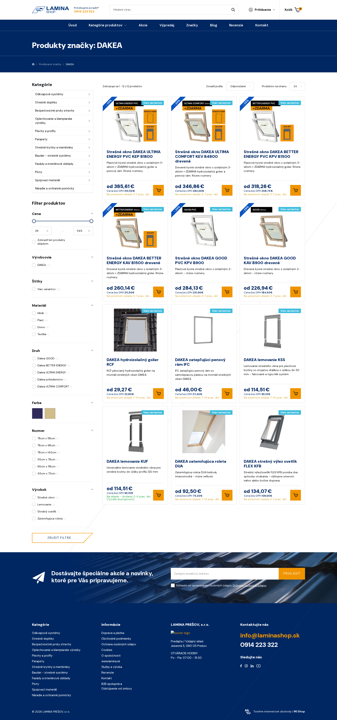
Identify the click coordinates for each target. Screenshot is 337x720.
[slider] (34, 221)
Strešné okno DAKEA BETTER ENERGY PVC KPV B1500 (271, 154)
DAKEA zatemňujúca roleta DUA (200, 464)
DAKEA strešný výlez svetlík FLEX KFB (270, 464)
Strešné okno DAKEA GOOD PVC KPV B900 (201, 260)
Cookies (106, 650)
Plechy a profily (45, 131)
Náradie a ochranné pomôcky (54, 188)
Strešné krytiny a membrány (54, 147)
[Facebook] (241, 665)
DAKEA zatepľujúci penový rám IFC (200, 362)
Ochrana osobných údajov (249, 585)
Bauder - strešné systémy (53, 156)
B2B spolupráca (111, 684)
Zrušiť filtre (59, 538)
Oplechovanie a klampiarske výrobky (53, 121)
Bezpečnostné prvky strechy (54, 111)
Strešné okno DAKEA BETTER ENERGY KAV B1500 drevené (134, 260)
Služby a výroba (111, 667)
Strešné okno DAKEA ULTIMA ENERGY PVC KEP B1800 (134, 154)
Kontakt (106, 678)
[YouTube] (258, 665)
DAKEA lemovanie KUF (127, 461)
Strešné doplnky (46, 102)
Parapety (41, 139)
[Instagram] (246, 665)
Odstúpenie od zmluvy (116, 689)
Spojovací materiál (47, 180)
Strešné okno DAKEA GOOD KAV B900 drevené (270, 260)
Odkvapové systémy (49, 94)
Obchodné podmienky (116, 639)
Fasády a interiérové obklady (54, 164)
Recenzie (107, 673)
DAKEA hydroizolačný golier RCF (133, 362)
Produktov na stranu (274, 86)
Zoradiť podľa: (214, 86)
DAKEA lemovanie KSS (264, 359)
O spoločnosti (111, 656)
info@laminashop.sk (270, 635)
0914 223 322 (84, 11)
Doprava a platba (112, 633)
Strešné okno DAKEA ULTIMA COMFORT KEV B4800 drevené (202, 156)
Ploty (38, 172)
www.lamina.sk (110, 661)
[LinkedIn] (252, 665)
